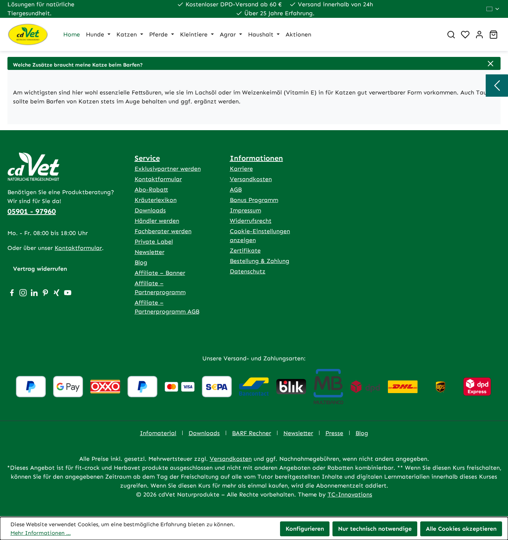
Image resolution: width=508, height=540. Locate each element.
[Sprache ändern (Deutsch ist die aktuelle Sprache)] (493, 9)
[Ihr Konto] (479, 34)
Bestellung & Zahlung (259, 260)
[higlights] (497, 85)
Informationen (256, 158)
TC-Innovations (350, 494)
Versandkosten (251, 179)
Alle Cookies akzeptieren (461, 528)
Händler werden (157, 220)
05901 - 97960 (31, 211)
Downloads (150, 210)
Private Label (154, 241)
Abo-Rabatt (151, 189)
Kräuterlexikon (156, 199)
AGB (236, 189)
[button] (254, 63)
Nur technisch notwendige (375, 528)
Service (147, 158)
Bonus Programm (254, 199)
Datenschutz (248, 271)
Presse (334, 433)
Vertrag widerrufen (40, 268)
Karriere (241, 168)
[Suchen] (451, 34)
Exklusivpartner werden (168, 168)
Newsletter (149, 251)
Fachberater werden (163, 231)
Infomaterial (158, 433)
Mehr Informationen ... (40, 533)
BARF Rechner (251, 433)
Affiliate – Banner (160, 272)
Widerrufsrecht (250, 220)
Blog (141, 262)
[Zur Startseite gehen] (27, 34)
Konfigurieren (305, 528)
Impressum (245, 210)
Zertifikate (245, 250)
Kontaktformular (78, 247)
